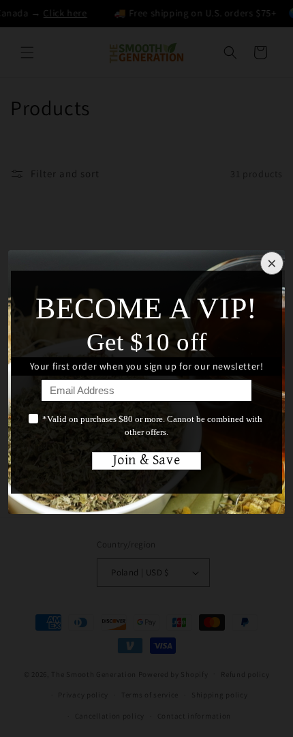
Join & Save (147, 460)
